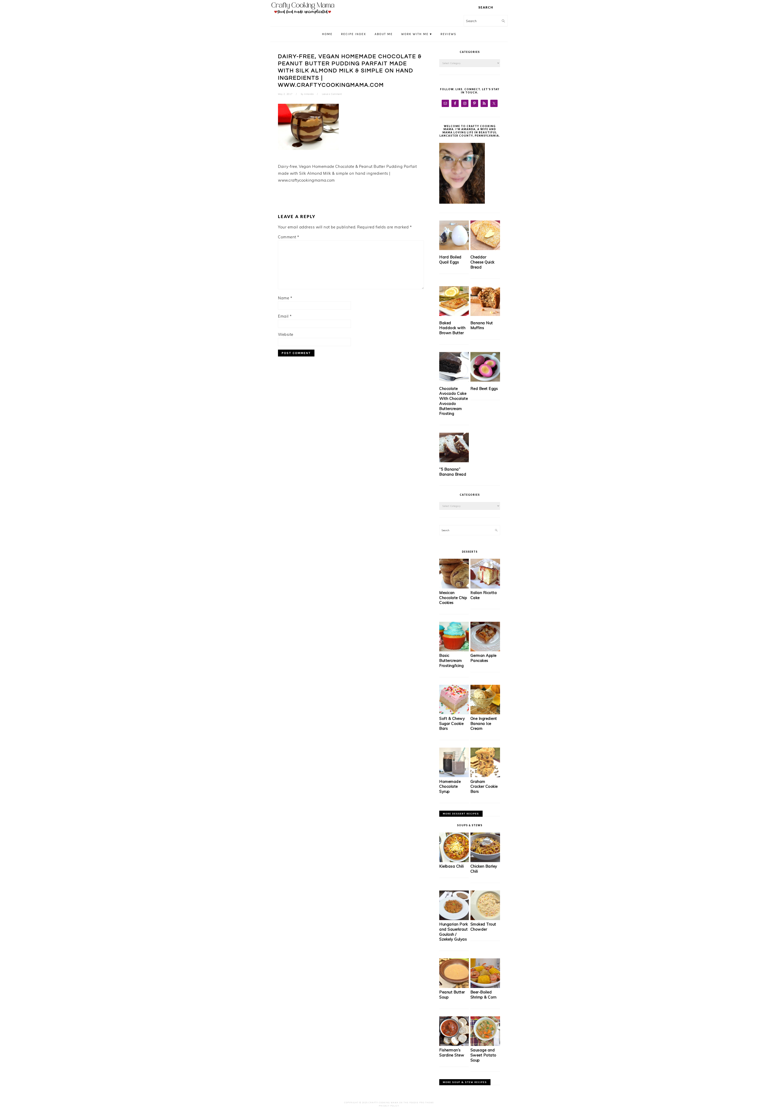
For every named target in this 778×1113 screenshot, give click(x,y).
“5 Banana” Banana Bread (452, 472)
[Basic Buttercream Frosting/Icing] (454, 650)
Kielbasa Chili (451, 866)
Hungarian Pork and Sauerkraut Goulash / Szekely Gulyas (453, 932)
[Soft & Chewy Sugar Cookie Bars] (454, 713)
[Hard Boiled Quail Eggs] (454, 235)
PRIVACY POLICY (389, 1106)
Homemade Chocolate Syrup (450, 786)
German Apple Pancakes (483, 658)
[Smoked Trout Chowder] (485, 919)
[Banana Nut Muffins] (485, 301)
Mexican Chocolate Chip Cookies (453, 597)
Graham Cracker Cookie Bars (484, 786)
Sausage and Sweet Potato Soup (483, 1055)
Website (285, 334)
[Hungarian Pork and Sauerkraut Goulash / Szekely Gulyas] (454, 919)
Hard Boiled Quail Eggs (450, 259)
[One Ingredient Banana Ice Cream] (485, 713)
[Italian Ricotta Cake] (485, 587)
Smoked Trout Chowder (483, 927)
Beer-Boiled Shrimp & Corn (483, 995)
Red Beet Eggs (484, 388)
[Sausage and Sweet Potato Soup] (485, 1045)
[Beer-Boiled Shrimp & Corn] (485, 987)
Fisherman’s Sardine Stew (451, 1052)
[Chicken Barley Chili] (485, 861)
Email (285, 316)
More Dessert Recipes (461, 813)
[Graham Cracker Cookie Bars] (485, 776)
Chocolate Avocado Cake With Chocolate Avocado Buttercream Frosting (453, 401)
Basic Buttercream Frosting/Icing (451, 660)
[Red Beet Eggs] (485, 367)
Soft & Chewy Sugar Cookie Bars (452, 723)
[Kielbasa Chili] (454, 861)
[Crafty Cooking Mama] (302, 15)
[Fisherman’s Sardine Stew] (454, 1045)
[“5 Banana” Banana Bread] (454, 447)
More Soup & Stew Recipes (465, 1082)
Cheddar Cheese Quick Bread (482, 262)
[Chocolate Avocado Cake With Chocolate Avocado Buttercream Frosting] (454, 367)
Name (285, 297)
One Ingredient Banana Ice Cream (483, 723)
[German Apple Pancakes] (485, 650)
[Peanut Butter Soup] (454, 987)
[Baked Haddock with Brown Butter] (454, 301)
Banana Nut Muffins (481, 325)
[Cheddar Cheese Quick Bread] (485, 235)
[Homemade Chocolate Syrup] (454, 776)
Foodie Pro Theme (421, 1102)
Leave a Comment (332, 94)
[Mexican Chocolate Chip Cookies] (454, 587)
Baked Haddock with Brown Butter (452, 327)
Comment (288, 236)
